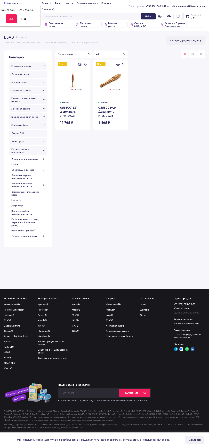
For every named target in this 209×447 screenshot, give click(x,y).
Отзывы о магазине (87, 3)
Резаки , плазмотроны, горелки (23, 99)
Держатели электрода (24, 159)
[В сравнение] (80, 64)
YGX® (7, 352)
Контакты (106, 3)
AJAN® (7, 341)
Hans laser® (44, 336)
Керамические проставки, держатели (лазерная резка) (25, 222)
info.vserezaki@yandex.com (190, 6)
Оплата (143, 315)
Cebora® (8, 331)
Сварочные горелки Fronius (119, 336)
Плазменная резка (55, 24)
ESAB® (7, 320)
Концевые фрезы (20, 125)
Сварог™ (8, 368)
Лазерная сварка (20, 108)
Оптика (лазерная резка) (24, 236)
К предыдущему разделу (185, 40)
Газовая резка (112, 24)
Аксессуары (17, 141)
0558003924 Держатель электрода (107, 112)
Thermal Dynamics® (14, 309)
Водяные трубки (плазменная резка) (21, 212)
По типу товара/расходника (20, 150)
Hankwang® (44, 331)
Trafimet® (9, 347)
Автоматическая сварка (117, 331)
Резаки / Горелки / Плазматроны (176, 24)
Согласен (195, 440)
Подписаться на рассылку (74, 385)
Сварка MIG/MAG (140, 24)
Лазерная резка (85, 24)
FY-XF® (7, 357)
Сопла (14, 164)
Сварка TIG (17, 133)
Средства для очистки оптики (52, 358)
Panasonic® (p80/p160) (16, 336)
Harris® (76, 304)
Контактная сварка (115, 325)
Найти (148, 16)
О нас (45, 3)
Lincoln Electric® (12, 325)
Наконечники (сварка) (23, 230)
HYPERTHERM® (12, 304)
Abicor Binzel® (113, 304)
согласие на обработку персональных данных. (125, 400)
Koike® (109, 315)
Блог (57, 3)
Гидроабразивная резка (24, 117)
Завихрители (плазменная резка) (25, 193)
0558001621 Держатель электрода (68, 112)
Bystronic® (43, 304)
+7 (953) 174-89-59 (147, 6)
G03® (75, 331)
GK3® (75, 325)
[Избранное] (178, 16)
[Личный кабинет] (159, 16)
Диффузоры (17, 205)
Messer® (76, 309)
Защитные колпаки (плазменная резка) (21, 185)
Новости (68, 3)
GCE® (75, 320)
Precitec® (43, 309)
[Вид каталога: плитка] (184, 54)
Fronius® (110, 309)
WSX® (41, 325)
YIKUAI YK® (10, 362)
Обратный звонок (182, 307)
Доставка (144, 309)
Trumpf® (42, 315)
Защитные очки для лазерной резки (53, 351)
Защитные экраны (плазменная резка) (21, 176)
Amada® (42, 320)
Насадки (16, 200)
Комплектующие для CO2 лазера (51, 343)
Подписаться (130, 393)
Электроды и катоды (22, 170)
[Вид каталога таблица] (201, 54)
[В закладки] (85, 64)
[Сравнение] (168, 16)
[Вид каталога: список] (193, 54)
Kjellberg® (9, 315)
